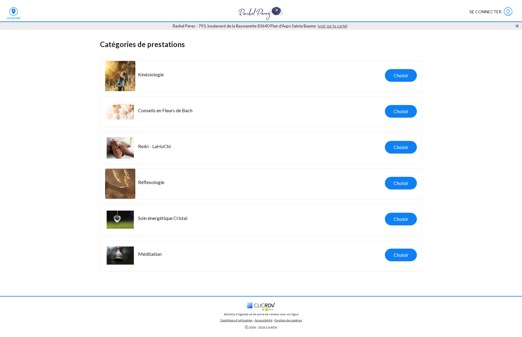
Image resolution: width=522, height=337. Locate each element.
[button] (261, 76)
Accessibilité (263, 320)
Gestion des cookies (288, 320)
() (332, 26)
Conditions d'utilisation (236, 320)
